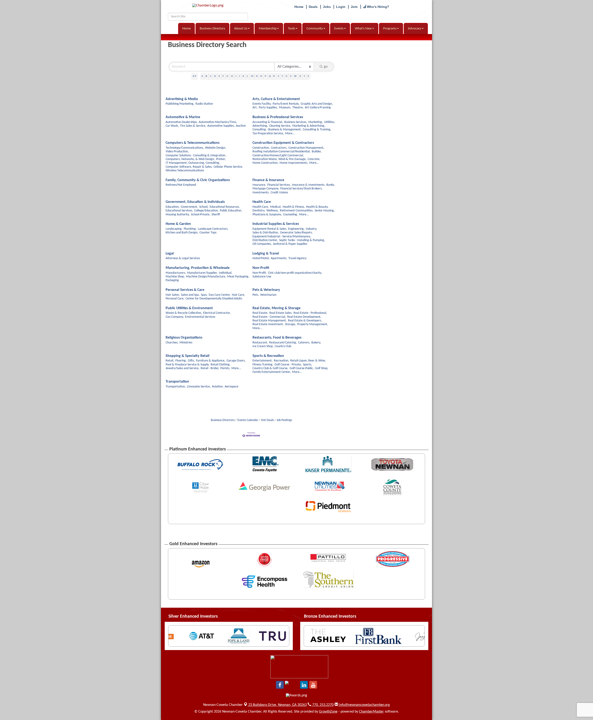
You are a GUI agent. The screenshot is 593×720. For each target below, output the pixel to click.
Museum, (285, 107)
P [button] (265, 76)
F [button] (223, 76)
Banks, (330, 184)
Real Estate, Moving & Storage (276, 308)
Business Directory (212, 28)
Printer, (221, 159)
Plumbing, (190, 228)
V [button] (290, 76)
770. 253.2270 (322, 705)
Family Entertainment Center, (271, 372)
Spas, (204, 294)
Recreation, (281, 360)
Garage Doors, (236, 360)
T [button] (282, 76)
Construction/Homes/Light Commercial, (278, 155)
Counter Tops (207, 232)
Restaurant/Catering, (283, 342)
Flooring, (181, 360)
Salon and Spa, (190, 294)
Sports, (307, 364)
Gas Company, (175, 316)
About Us (240, 28)
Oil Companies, (262, 243)
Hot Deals (267, 420)
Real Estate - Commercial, (269, 316)
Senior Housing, (325, 210)
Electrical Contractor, (217, 312)
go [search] (326, 67)
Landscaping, (174, 228)
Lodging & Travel (265, 253)
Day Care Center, (220, 294)
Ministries (186, 342)
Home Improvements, (294, 162)
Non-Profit (260, 268)
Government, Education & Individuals (195, 202)
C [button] (210, 76)
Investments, (260, 192)
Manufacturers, (176, 272)
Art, (255, 107)
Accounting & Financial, (267, 122)
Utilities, (329, 122)
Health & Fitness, (294, 206)
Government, (189, 206)
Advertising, (260, 125)
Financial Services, (279, 184)
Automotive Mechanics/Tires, (218, 122)
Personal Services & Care (185, 290)
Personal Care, (175, 298)
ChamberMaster (371, 712)
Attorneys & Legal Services (183, 258)
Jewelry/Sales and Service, (182, 368)
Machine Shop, (175, 276)
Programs (390, 28)
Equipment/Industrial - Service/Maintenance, (281, 236)
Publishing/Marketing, (180, 103)
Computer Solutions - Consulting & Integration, (196, 155)
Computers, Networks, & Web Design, (190, 159)
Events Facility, (261, 103)
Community (314, 28)
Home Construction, (265, 162)
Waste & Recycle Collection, (184, 312)
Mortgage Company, (265, 188)
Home (186, 28)
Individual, (225, 272)
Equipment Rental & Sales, (269, 228)
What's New (363, 28)
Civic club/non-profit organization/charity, (295, 272)
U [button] (286, 76)
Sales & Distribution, (265, 232)
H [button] (232, 76)
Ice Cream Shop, (263, 346)
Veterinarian (268, 294)
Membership (268, 28)
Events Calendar (247, 420)
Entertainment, (262, 360)
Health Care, (260, 206)
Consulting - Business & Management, (277, 129)
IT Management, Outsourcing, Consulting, (193, 162)
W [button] (295, 76)
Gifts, (191, 360)
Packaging (172, 280)
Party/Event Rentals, (286, 103)
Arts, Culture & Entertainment (276, 99)
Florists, (225, 368)
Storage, (290, 324)
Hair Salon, (173, 294)
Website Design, (215, 147)
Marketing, (315, 122)
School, (203, 206)
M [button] (252, 76)
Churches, (172, 342)
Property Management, (312, 324)
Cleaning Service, (280, 125)
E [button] (219, 76)
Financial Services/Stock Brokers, (301, 188)
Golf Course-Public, (302, 368)
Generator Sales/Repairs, (296, 232)
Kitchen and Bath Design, (182, 232)
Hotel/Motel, (261, 258)
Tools (291, 28)
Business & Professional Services (277, 117)
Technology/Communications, (185, 147)
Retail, (170, 360)
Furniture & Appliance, (210, 360)
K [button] (243, 76)
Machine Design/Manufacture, (206, 276)
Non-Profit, (259, 272)
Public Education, (231, 210)
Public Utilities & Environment (189, 308)
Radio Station (204, 103)
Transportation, (176, 386)
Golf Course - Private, (288, 364)
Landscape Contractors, (213, 228)
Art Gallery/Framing (318, 107)
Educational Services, (179, 210)
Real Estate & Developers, (305, 320)
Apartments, (279, 258)
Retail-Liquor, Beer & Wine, (308, 360)
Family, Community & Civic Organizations (198, 180)
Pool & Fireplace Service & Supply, (187, 364)
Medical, (275, 206)
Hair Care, (238, 294)
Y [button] (304, 76)
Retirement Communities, (296, 210)
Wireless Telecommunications (185, 170)
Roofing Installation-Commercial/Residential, (281, 151)
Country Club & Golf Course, (270, 368)
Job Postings (284, 420)
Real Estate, (260, 312)
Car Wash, (172, 125)
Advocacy (414, 28)
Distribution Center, (265, 240)
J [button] (239, 76)
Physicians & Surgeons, (267, 214)
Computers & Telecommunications (192, 143)
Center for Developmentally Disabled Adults (214, 298)
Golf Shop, (321, 368)
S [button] (278, 76)
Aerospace (231, 386)
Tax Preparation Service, (268, 133)
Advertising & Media (182, 99)
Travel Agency (297, 258)
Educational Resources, (225, 206)
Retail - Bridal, (210, 368)
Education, (173, 206)
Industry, (311, 228)
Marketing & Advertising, (308, 125)
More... (290, 133)
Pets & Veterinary (266, 290)
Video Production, (177, 151)
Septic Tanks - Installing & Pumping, (302, 240)
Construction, (261, 147)
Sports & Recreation (268, 356)
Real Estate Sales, (280, 312)
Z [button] (308, 76)
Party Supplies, (268, 107)
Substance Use (261, 276)
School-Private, (200, 214)
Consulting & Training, (317, 129)
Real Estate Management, (269, 320)
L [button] (247, 76)
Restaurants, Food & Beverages (276, 338)
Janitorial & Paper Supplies (290, 243)
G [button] (227, 76)
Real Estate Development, (304, 316)
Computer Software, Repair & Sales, (189, 166)
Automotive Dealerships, (182, 122)
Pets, (255, 294)
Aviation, (218, 386)
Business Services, (295, 122)
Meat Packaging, (238, 276)
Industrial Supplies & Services (275, 224)
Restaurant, (260, 342)
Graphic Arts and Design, (317, 103)
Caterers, (304, 342)
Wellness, (272, 210)
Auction (241, 125)
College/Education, (206, 210)
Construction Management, (306, 147)
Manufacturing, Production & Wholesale (198, 268)
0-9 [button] (194, 76)
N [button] (257, 76)
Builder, (317, 151)
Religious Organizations (184, 338)
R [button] (274, 76)
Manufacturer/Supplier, (202, 272)
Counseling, (290, 214)
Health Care (261, 202)
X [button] (300, 76)
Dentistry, (258, 210)
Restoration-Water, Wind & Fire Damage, (279, 159)
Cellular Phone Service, (228, 166)
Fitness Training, (262, 364)
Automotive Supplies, (221, 125)
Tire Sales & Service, (193, 125)
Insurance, (259, 184)
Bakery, (316, 342)
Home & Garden (178, 224)
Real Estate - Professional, (310, 312)
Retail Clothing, (220, 364)
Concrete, (314, 159)
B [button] (206, 76)
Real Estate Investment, (268, 324)
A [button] (202, 76)
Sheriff (215, 214)
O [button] (261, 76)
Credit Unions (279, 192)
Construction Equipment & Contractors (283, 143)
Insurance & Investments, (308, 184)
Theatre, (298, 107)
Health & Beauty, (317, 206)
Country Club (283, 346)
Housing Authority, (178, 214)
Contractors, (279, 147)
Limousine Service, (199, 386)
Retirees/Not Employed (181, 184)
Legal (170, 253)
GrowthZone (328, 712)
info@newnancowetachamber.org (364, 705)
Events (339, 28)
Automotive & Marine (183, 117)
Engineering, (296, 228)
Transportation (177, 382)
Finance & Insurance (268, 180)
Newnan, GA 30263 (277, 705)
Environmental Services (200, 316)
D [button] (215, 76)
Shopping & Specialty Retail (187, 356)
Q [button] (270, 76)
